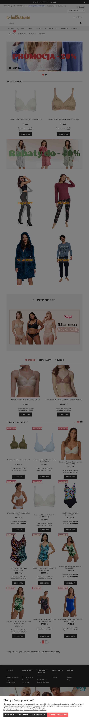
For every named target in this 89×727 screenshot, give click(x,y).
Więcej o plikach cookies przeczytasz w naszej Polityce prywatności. (24, 710)
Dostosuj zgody (38, 714)
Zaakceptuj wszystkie (58, 714)
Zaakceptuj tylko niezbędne (16, 714)
